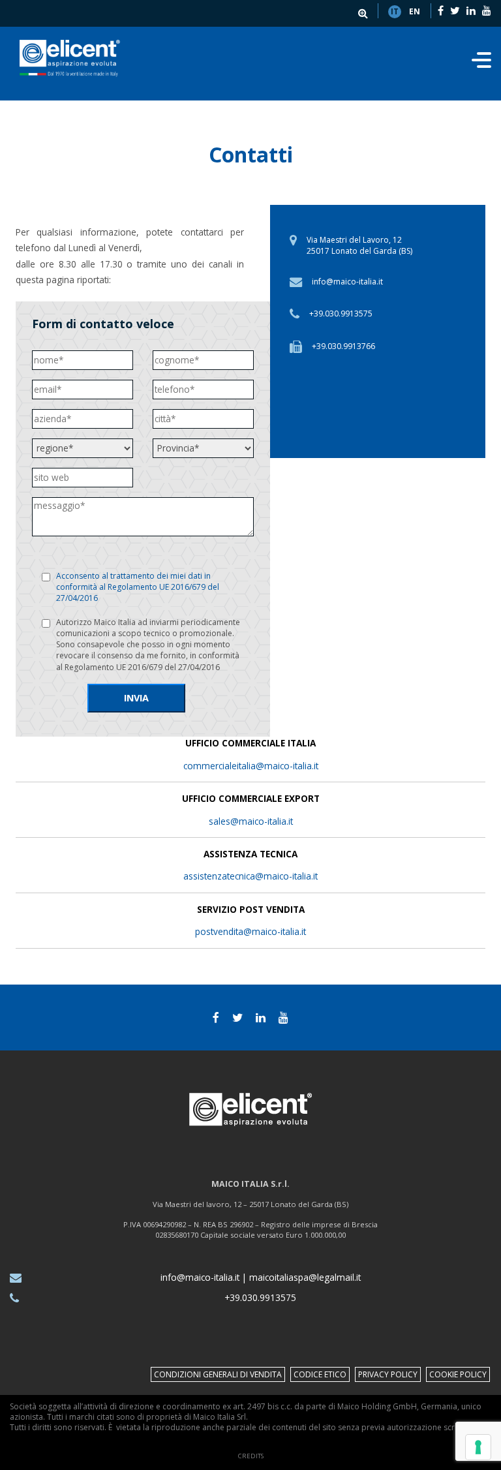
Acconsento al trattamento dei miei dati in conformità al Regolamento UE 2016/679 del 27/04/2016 (137, 587)
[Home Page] (70, 58)
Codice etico (320, 1374)
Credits (251, 1456)
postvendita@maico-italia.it (250, 931)
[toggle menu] (481, 64)
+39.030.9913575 (340, 313)
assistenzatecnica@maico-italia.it (250, 876)
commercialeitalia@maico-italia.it (250, 765)
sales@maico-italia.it (251, 821)
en (414, 11)
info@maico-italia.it (347, 281)
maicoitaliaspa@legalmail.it (305, 1277)
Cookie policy (458, 1374)
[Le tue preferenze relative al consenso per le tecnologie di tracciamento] (478, 1447)
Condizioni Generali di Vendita (218, 1374)
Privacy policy (388, 1374)
